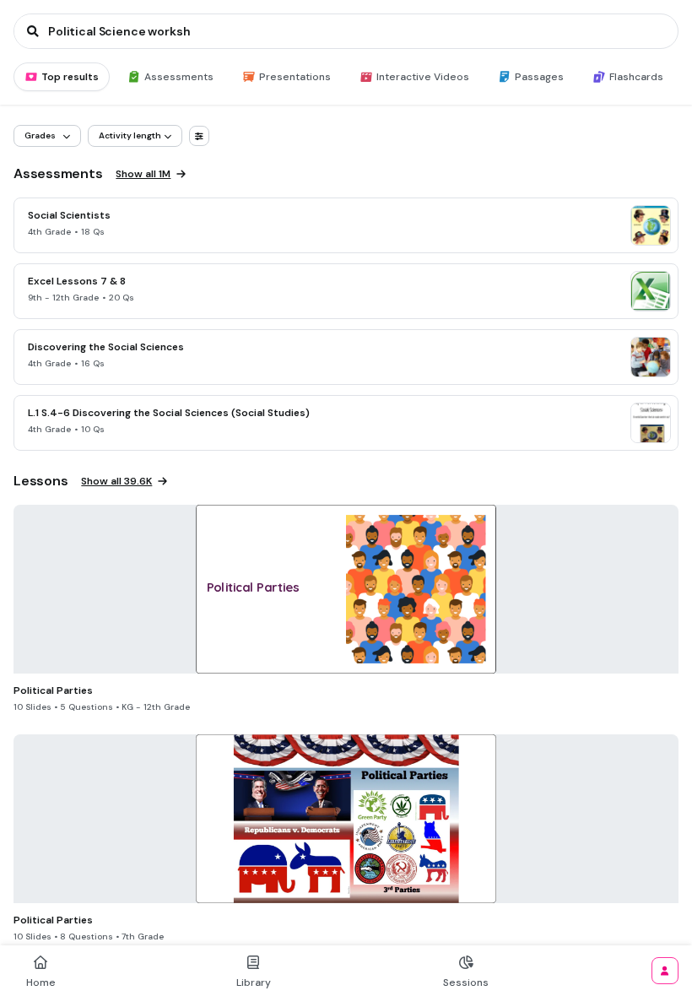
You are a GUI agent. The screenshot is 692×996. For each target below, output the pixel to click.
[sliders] (199, 136)
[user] (664, 970)
